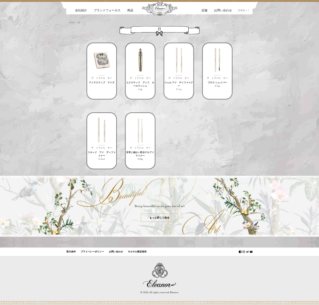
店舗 (204, 10)
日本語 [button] (242, 10)
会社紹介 (81, 10)
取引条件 (71, 251)
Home (72, 22)
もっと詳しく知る (160, 217)
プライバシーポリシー (92, 251)
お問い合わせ (223, 10)
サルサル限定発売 (137, 251)
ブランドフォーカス (107, 10)
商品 (130, 10)
